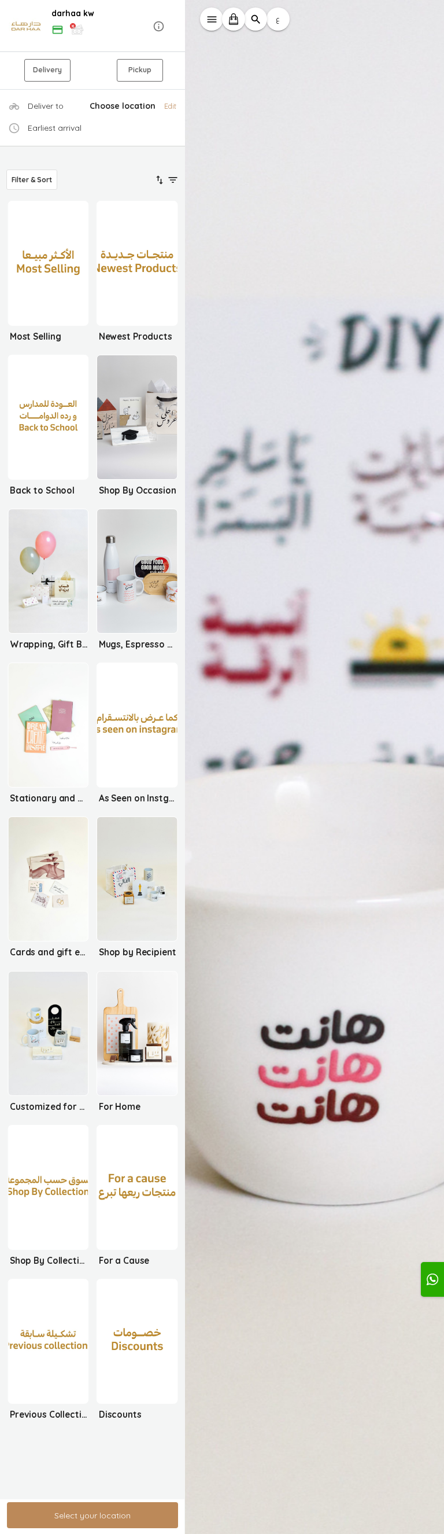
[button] (92, 26)
